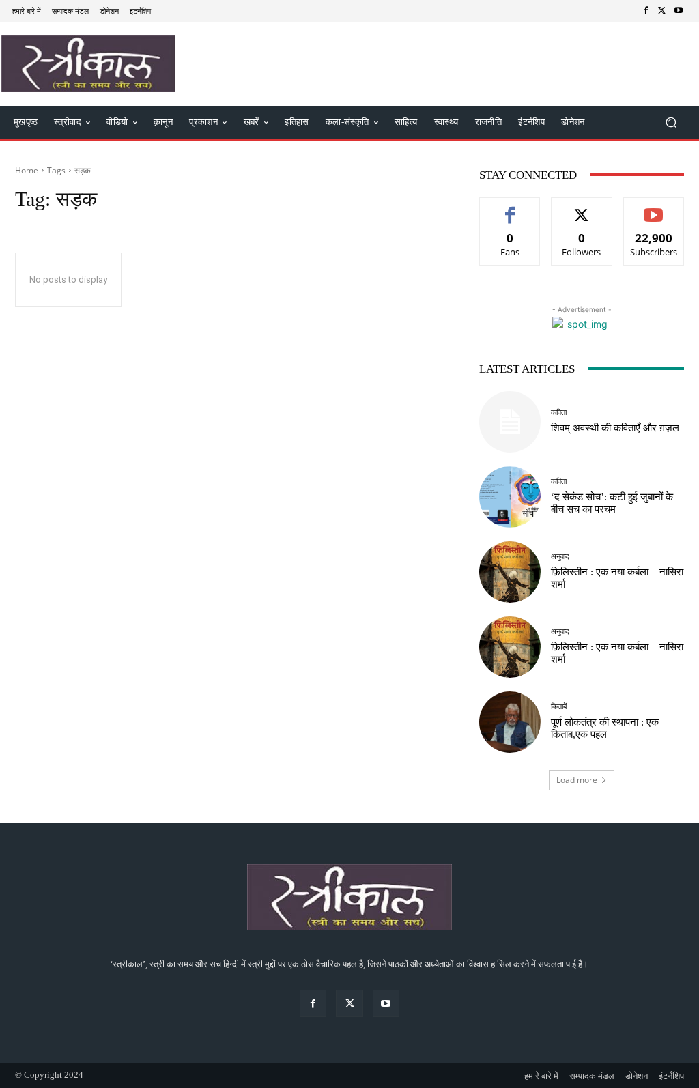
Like (510, 208)
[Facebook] (646, 11)
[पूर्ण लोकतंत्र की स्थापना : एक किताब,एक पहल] (510, 722)
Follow (582, 208)
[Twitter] (662, 11)
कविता (559, 412)
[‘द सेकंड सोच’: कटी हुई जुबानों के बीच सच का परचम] (510, 497)
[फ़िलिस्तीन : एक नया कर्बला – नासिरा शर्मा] (510, 572)
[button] (671, 122)
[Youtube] (678, 11)
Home (26, 170)
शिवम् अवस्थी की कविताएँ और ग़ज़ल (615, 428)
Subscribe (654, 208)
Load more (576, 780)
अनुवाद (560, 556)
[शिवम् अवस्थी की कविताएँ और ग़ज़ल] (510, 422)
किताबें (559, 707)
